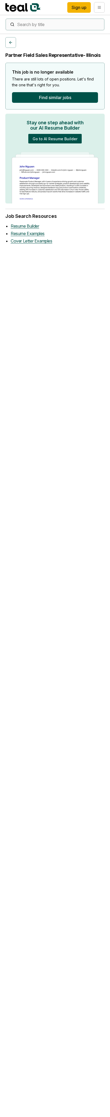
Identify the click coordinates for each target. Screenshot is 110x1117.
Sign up (79, 7)
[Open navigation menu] (99, 7)
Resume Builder (25, 226)
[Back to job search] (10, 42)
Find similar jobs (55, 97)
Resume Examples (28, 233)
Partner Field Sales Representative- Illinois (52, 55)
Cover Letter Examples (31, 241)
